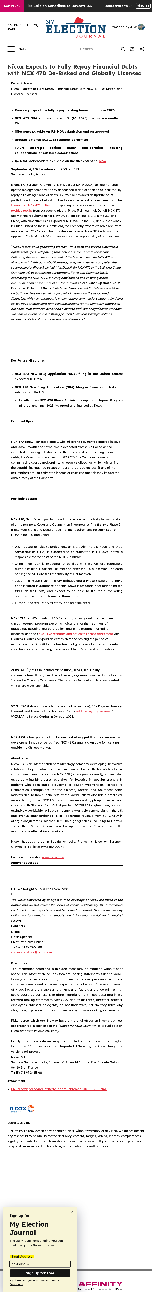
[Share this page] (142, 49)
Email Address (21, 1256)
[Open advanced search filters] (131, 49)
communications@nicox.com (31, 952)
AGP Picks (12, 6)
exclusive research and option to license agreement (76, 634)
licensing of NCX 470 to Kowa (32, 205)
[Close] (72, 1212)
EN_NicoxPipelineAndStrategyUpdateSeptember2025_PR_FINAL (59, 1089)
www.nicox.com (53, 857)
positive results (21, 210)
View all (143, 6)
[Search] (122, 49)
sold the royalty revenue (93, 711)
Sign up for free (40, 1273)
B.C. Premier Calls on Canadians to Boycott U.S (52, 6)
